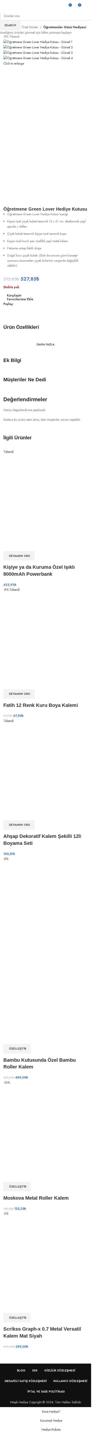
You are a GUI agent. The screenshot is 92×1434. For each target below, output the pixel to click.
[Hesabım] (87, 6)
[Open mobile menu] (5, 6)
